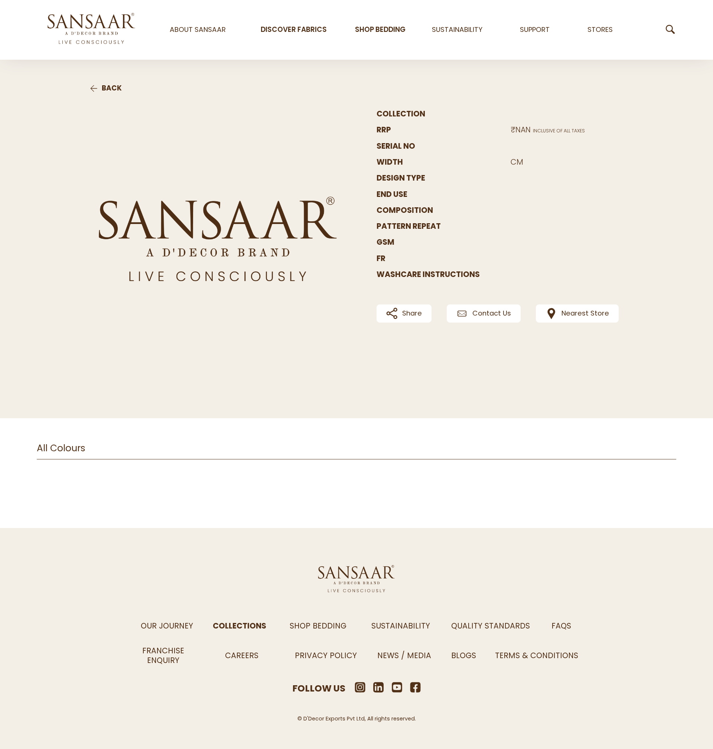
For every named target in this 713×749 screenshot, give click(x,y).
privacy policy (326, 655)
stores (600, 30)
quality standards (490, 625)
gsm (385, 242)
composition (405, 210)
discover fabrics (294, 30)
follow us (318, 688)
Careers (241, 655)
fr (381, 258)
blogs (463, 655)
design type (401, 178)
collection (401, 114)
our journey (167, 625)
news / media (404, 655)
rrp (384, 130)
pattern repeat (409, 226)
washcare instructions (428, 274)
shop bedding (380, 30)
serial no (396, 146)
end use (392, 194)
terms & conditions (536, 655)
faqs (561, 625)
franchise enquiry (163, 655)
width (390, 162)
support (535, 30)
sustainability (457, 30)
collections (239, 625)
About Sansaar (198, 30)
